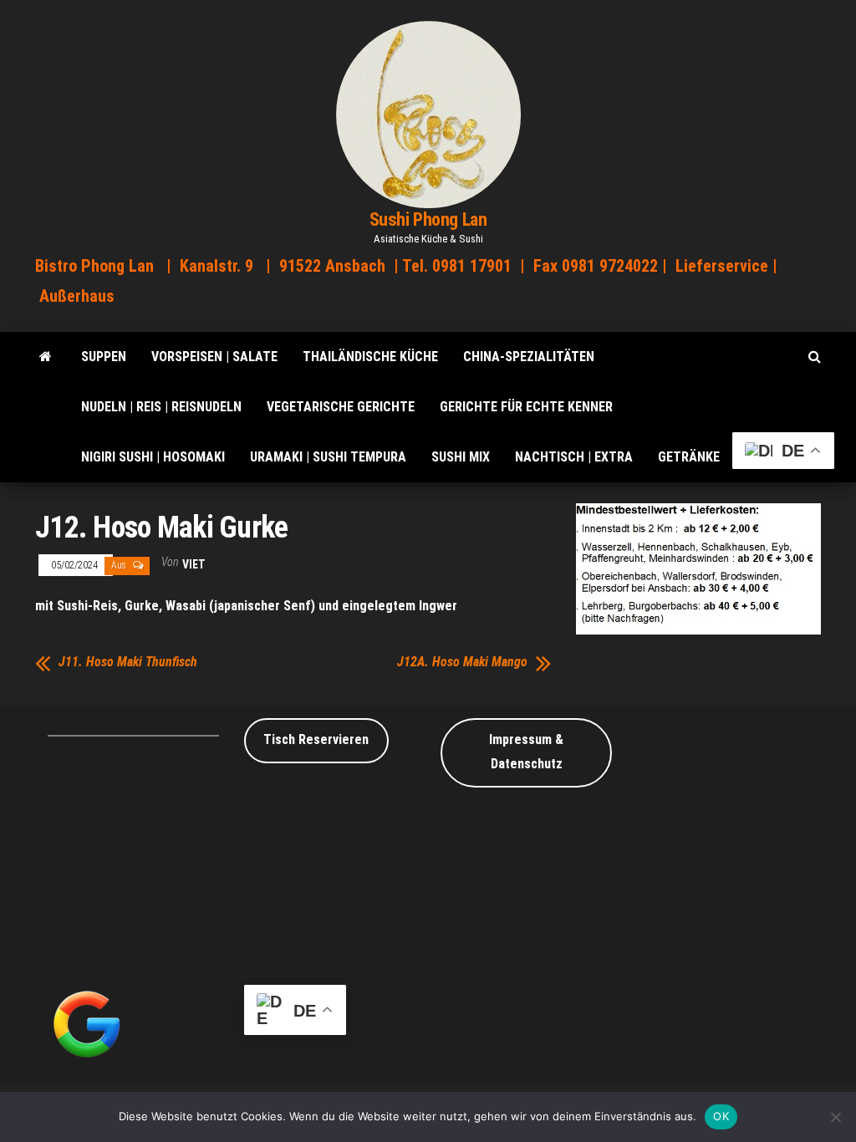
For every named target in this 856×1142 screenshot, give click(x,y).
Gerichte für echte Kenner (526, 407)
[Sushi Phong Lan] (46, 357)
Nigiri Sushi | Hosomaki (153, 457)
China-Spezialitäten (528, 357)
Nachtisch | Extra (574, 457)
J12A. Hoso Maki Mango (462, 662)
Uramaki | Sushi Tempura (328, 457)
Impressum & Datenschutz (526, 752)
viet (194, 564)
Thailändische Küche (370, 357)
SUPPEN (103, 357)
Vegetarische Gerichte (341, 407)
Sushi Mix (460, 457)
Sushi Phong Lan (428, 219)
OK (721, 1116)
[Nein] (835, 1117)
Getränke (689, 457)
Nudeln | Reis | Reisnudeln (161, 407)
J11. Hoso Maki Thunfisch (128, 662)
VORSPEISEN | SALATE (214, 357)
